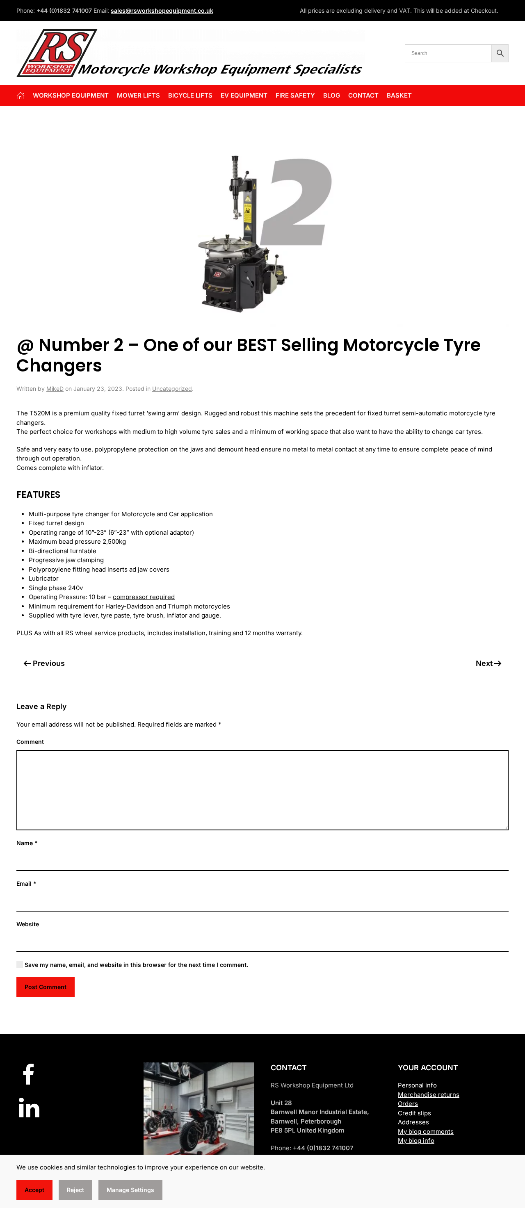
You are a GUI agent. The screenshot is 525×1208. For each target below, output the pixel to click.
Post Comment (45, 986)
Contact (363, 95)
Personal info (417, 1085)
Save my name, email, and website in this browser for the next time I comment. (135, 964)
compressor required (144, 597)
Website (27, 924)
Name (27, 842)
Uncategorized (172, 388)
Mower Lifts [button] (138, 95)
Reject (75, 1189)
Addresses (413, 1122)
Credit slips (414, 1113)
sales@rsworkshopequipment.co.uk (162, 10)
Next (484, 663)
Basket (399, 95)
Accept (34, 1189)
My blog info (416, 1140)
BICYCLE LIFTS (190, 95)
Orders (408, 1104)
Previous (49, 663)
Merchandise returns (428, 1095)
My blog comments (426, 1131)
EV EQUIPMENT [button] (244, 95)
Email (26, 883)
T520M (40, 413)
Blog (331, 95)
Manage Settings (130, 1189)
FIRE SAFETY (295, 95)
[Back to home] (190, 53)
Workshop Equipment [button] (71, 95)
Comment (30, 741)
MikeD (55, 388)
